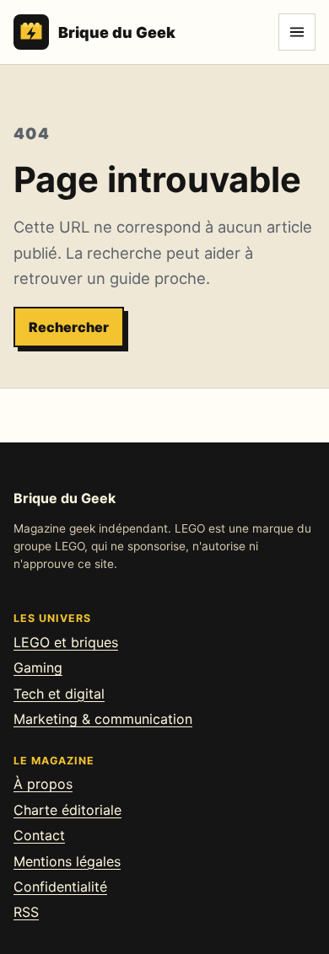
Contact (39, 835)
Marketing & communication (102, 718)
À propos (43, 783)
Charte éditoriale (67, 809)
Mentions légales (67, 861)
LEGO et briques (65, 642)
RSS (26, 911)
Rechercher (69, 327)
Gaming (37, 667)
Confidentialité (60, 886)
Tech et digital (59, 693)
